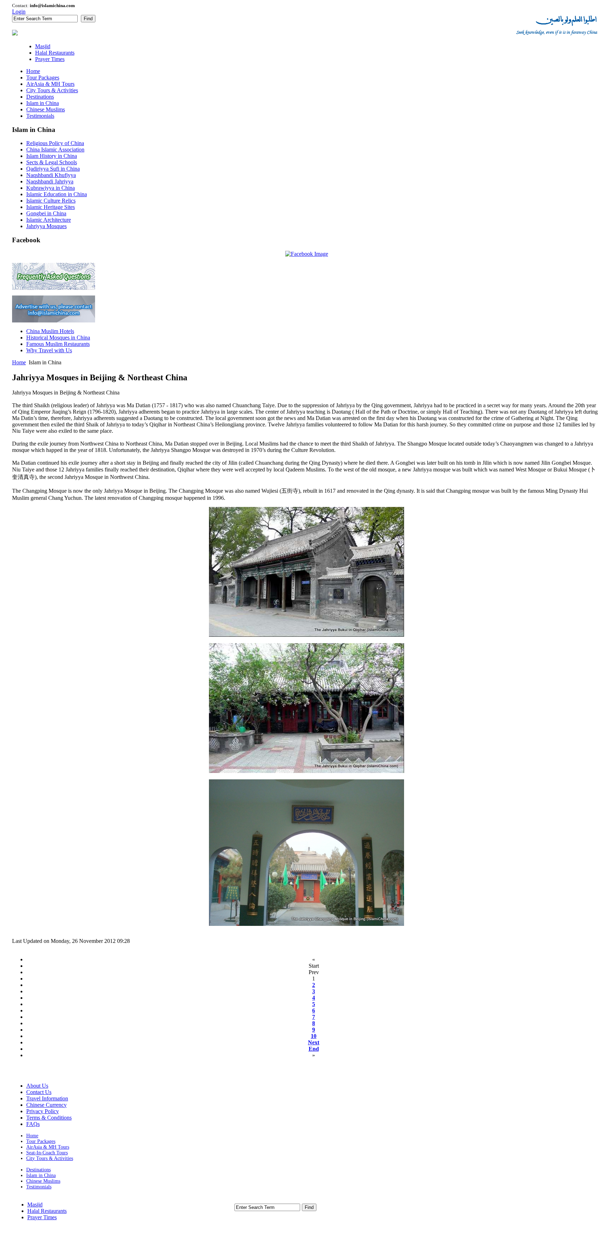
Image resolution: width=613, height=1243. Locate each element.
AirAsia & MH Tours (47, 1147)
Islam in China (41, 1175)
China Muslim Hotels (50, 331)
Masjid (35, 1204)
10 (313, 1036)
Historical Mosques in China (58, 338)
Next (313, 1042)
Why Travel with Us (49, 350)
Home (19, 362)
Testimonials (38, 1186)
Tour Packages (40, 1141)
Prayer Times (42, 1217)
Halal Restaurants (47, 1211)
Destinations (38, 1169)
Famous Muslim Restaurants (58, 344)
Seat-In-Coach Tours (47, 1152)
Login (19, 12)
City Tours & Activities (49, 1158)
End (314, 1049)
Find (88, 18)
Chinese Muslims (43, 1181)
